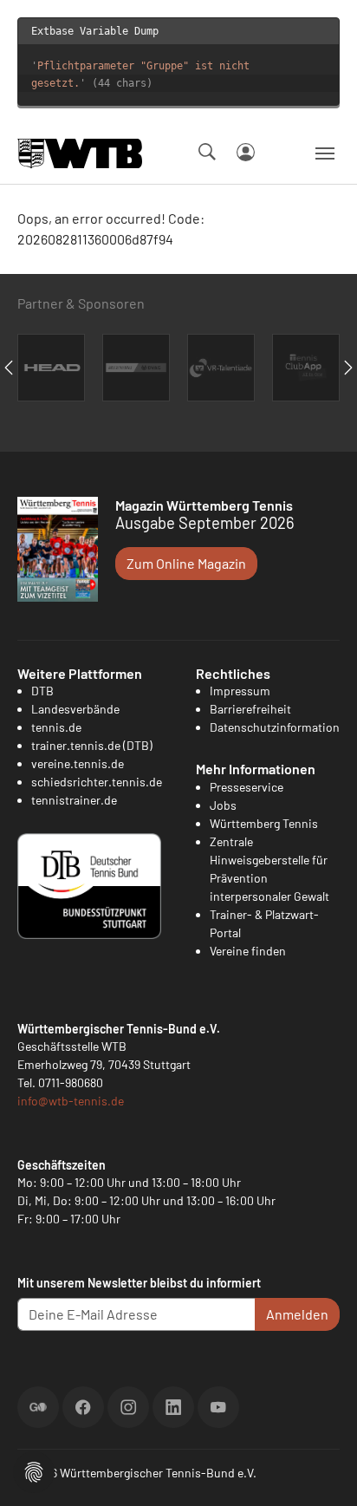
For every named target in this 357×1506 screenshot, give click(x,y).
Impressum (240, 690)
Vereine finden (248, 950)
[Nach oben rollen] (323, 1472)
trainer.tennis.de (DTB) (92, 745)
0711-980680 (70, 1082)
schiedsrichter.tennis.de (96, 781)
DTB (42, 690)
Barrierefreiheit (250, 708)
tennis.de (56, 727)
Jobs (223, 805)
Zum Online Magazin (186, 563)
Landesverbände (75, 708)
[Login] (245, 152)
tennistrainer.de (74, 799)
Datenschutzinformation (275, 727)
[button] (34, 1470)
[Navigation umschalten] (325, 153)
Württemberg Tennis (264, 823)
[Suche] (207, 151)
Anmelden (297, 1314)
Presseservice (246, 786)
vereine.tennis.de (77, 763)
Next (348, 367)
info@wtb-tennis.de (70, 1100)
